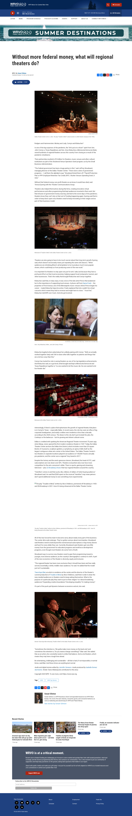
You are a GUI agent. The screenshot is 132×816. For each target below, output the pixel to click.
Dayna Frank (87, 283)
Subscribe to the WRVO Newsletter (27, 781)
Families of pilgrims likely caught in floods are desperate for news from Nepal (66, 738)
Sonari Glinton (22, 73)
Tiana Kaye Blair (40, 572)
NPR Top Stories (52, 680)
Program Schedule (34, 18)
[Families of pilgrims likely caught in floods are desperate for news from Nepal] (66, 727)
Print (117, 74)
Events (64, 18)
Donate (117, 5)
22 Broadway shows (54, 468)
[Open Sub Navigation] (16, 18)
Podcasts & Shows (51, 18)
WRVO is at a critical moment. (45, 753)
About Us (84, 18)
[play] (12, 13)
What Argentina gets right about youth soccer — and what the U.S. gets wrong (44, 738)
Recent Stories (18, 719)
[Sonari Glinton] (39, 698)
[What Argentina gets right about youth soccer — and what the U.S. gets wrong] (44, 727)
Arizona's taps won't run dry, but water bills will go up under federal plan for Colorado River (22, 738)
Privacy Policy (100, 803)
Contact (74, 803)
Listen (12, 18)
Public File (99, 799)
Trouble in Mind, (55, 575)
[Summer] (66, 33)
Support (74, 18)
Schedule (51, 803)
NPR (41, 680)
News (21, 18)
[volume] (17, 13)
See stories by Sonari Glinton (55, 703)
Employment (76, 799)
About (50, 799)
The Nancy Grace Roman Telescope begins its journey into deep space (87, 725)
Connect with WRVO (99, 18)
